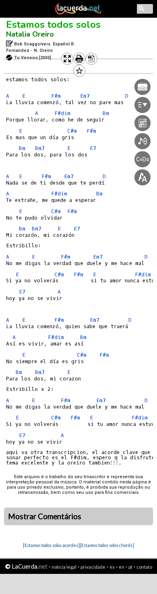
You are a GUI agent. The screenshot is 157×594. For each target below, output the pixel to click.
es (112, 566)
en (121, 566)
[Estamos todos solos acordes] (51, 545)
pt (130, 566)
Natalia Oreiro (30, 34)
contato (144, 566)
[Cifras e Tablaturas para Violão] (78, 13)
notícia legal (64, 566)
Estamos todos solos (53, 24)
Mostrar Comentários (44, 516)
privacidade (93, 566)
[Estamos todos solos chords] (107, 545)
